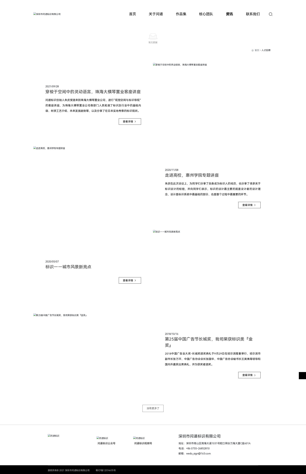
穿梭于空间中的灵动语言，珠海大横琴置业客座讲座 (93, 91)
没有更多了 (153, 408)
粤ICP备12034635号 (106, 470)
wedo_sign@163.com (198, 453)
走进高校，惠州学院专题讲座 (192, 175)
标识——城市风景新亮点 (68, 267)
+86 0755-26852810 (198, 448)
